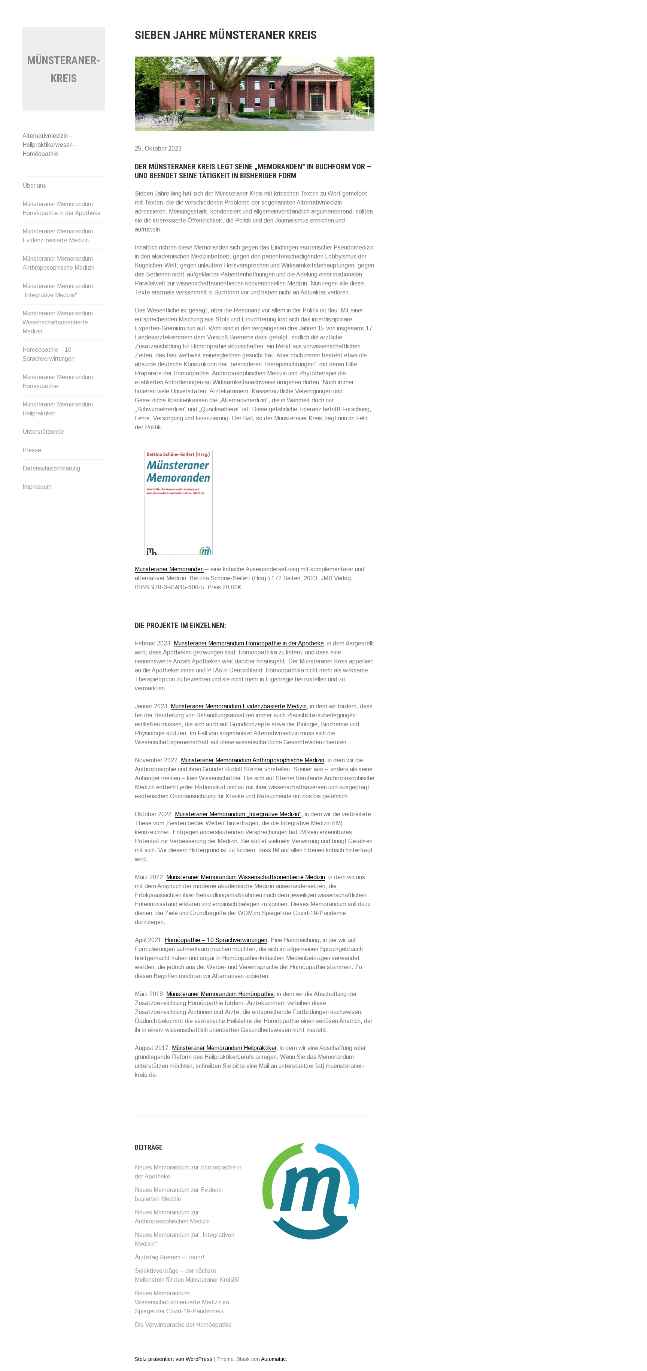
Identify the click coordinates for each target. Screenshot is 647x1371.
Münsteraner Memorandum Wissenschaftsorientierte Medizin (57, 322)
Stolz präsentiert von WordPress (174, 1359)
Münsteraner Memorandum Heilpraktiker (57, 409)
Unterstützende (43, 432)
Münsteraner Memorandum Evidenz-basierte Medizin (57, 235)
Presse (31, 450)
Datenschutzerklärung (51, 468)
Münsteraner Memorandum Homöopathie (57, 381)
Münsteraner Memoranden (169, 569)
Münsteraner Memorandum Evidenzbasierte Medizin (239, 706)
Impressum (37, 487)
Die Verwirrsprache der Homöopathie (183, 1325)
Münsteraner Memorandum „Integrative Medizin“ (57, 290)
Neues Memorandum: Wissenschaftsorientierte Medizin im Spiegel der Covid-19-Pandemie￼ (182, 1302)
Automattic (273, 1359)
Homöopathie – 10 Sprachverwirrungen (48, 354)
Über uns (34, 185)
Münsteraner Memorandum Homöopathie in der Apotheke (61, 208)
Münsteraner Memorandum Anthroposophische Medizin (58, 263)
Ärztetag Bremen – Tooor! (169, 1257)
